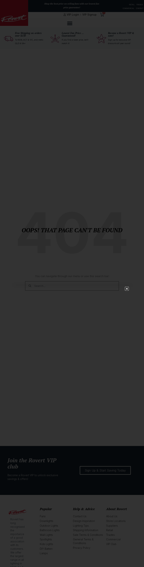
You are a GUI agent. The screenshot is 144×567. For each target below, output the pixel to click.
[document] (72, 283)
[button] (126, 288)
